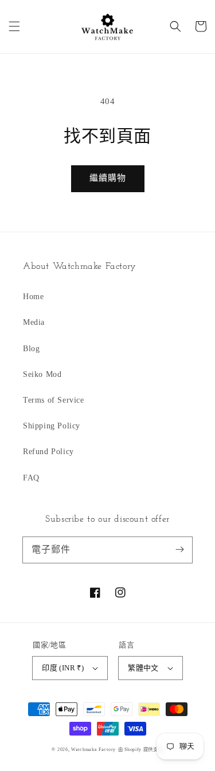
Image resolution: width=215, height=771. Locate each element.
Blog (31, 348)
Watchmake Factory (93, 749)
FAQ (31, 478)
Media (34, 322)
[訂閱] (179, 549)
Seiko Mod (42, 374)
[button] (14, 26)
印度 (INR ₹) (63, 667)
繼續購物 (107, 177)
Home (33, 296)
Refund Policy (48, 451)
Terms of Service (53, 400)
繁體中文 (143, 667)
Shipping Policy (51, 426)
